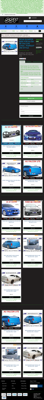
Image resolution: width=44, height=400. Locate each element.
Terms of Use (23, 383)
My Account (4, 383)
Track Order (4, 385)
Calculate (31, 115)
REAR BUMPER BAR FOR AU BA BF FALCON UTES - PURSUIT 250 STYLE (16, 36)
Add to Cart (31, 98)
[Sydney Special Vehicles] (11, 20)
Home (2, 35)
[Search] (41, 21)
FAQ (12, 385)
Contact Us (14, 383)
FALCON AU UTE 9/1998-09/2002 (16, 35)
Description (22, 61)
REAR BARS (25, 35)
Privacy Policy (23, 385)
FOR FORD (7, 35)
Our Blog (13, 388)
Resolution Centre (4, 389)
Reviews (34, 61)
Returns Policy (24, 388)
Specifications (28, 61)
